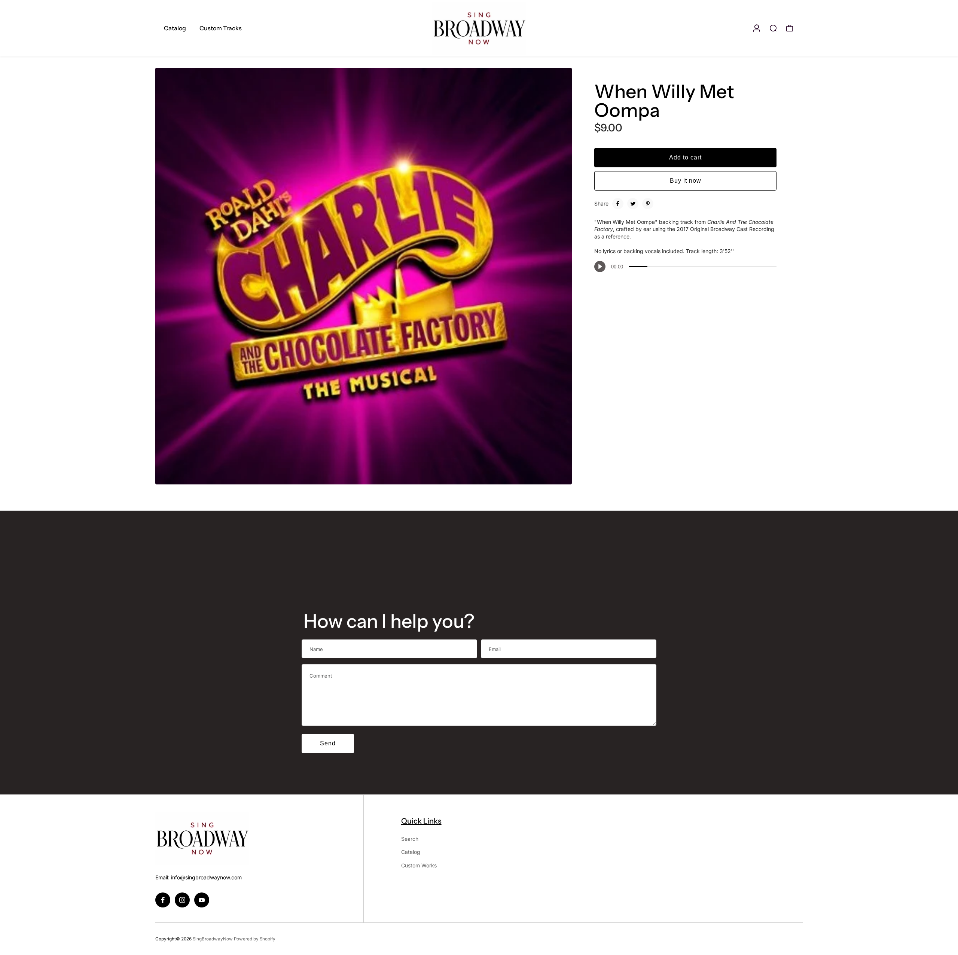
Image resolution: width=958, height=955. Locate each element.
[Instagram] (182, 899)
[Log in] (756, 28)
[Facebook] (617, 203)
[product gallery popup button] (558, 476)
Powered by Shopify (254, 939)
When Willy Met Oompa (664, 101)
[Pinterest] (647, 203)
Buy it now (685, 180)
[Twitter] (632, 203)
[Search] (773, 28)
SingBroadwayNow (213, 939)
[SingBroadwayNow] (479, 28)
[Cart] (789, 28)
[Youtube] (201, 899)
